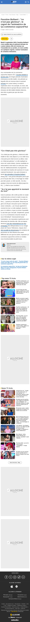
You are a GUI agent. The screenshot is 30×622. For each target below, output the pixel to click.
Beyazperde (6, 596)
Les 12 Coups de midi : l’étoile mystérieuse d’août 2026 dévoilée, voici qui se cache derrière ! (22, 291)
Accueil (3, 14)
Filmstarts (5, 594)
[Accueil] (13, 2)
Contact (3, 603)
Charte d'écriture (24, 607)
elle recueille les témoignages (10, 230)
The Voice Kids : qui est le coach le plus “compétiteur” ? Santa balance (22, 444)
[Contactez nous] (23, 577)
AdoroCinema (20, 596)
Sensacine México (13, 598)
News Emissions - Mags (13, 14)
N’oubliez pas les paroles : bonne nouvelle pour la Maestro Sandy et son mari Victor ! (22, 453)
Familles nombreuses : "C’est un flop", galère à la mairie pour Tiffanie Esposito (22, 326)
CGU (28, 603)
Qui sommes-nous (10, 603)
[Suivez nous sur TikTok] (19, 577)
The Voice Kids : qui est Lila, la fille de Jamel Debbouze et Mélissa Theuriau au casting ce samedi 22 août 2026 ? (21, 318)
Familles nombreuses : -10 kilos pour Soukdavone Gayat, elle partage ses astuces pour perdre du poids (22, 309)
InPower (3, 83)
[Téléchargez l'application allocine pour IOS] (12, 586)
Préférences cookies (21, 605)
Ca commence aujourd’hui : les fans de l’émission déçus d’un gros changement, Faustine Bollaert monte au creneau (14, 268)
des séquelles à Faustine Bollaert (15, 174)
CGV (5, 605)
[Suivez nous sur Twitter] (11, 577)
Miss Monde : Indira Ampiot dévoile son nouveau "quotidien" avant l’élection (22, 436)
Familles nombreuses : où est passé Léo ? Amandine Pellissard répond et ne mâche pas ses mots (22, 282)
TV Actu (6, 14)
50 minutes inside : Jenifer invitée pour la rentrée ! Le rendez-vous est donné (22, 409)
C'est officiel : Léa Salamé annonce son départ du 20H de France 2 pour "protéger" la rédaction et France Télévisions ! (22, 428)
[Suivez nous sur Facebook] (7, 577)
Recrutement (17, 603)
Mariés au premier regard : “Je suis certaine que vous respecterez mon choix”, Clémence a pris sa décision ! (22, 301)
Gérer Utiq (17, 608)
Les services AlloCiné (9, 608)
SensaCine (20, 594)
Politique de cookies (12, 605)
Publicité (23, 603)
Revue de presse (15, 607)
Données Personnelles (6, 607)
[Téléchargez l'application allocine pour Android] (17, 586)
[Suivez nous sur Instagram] (15, 577)
